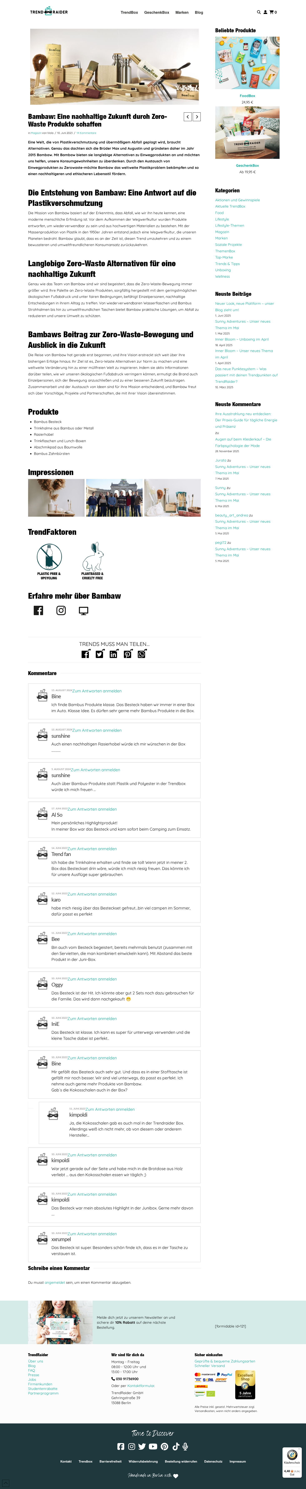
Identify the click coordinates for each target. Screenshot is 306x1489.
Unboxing (223, 270)
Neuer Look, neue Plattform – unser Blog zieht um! (244, 306)
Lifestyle (222, 219)
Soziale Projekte (228, 244)
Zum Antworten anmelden (97, 690)
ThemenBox (225, 251)
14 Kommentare (86, 132)
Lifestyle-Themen (229, 225)
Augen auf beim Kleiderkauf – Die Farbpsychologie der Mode (243, 442)
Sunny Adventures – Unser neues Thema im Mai (242, 324)
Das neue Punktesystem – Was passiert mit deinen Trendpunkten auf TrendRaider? (246, 375)
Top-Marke (224, 257)
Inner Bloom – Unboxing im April (242, 339)
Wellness (222, 276)
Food (219, 212)
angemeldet (55, 1282)
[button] (259, 12)
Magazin (36, 132)
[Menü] (299, 1449)
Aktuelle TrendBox (230, 206)
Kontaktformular (140, 1385)
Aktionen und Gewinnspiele (237, 200)
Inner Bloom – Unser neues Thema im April (244, 353)
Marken (221, 238)
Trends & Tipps (227, 263)
